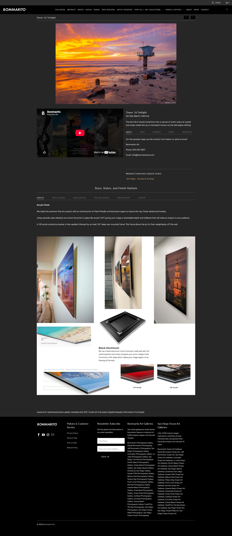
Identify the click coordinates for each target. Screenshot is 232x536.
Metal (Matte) (79, 198)
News (196, 9)
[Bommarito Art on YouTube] (43, 435)
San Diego (60, 9)
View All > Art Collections (147, 9)
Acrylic (40, 198)
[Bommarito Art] (20, 9)
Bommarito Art (49, 524)
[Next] (193, 17)
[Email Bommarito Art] (53, 435)
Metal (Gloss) (58, 198)
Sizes (142, 132)
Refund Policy (72, 448)
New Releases (108, 9)
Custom (141, 198)
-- (163, 9)
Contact (205, 9)
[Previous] (186, 17)
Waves (81, 9)
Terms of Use (72, 438)
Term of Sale (72, 443)
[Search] (227, 9)
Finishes (157, 132)
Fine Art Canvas (101, 198)
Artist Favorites (125, 9)
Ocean (89, 9)
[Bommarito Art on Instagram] (48, 435)
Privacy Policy (72, 433)
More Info (187, 132)
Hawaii (97, 9)
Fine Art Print (123, 198)
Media (171, 132)
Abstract (71, 9)
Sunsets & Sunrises (145, 179)
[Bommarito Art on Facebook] (39, 435)
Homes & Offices (173, 9)
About (189, 9)
